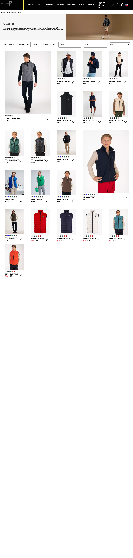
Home (3, 12)
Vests (19, 12)
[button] (112, 4)
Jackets (13, 12)
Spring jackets (9, 44)
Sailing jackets (24, 44)
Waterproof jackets (48, 44)
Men (8, 12)
